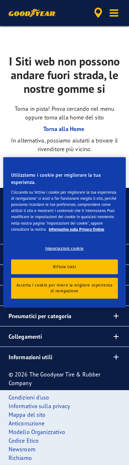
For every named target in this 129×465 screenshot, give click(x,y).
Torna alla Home (64, 128)
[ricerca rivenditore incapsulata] (98, 12)
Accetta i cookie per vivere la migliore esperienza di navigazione (64, 288)
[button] (114, 12)
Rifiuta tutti (64, 266)
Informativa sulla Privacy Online (76, 228)
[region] (64, 232)
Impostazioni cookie (64, 247)
